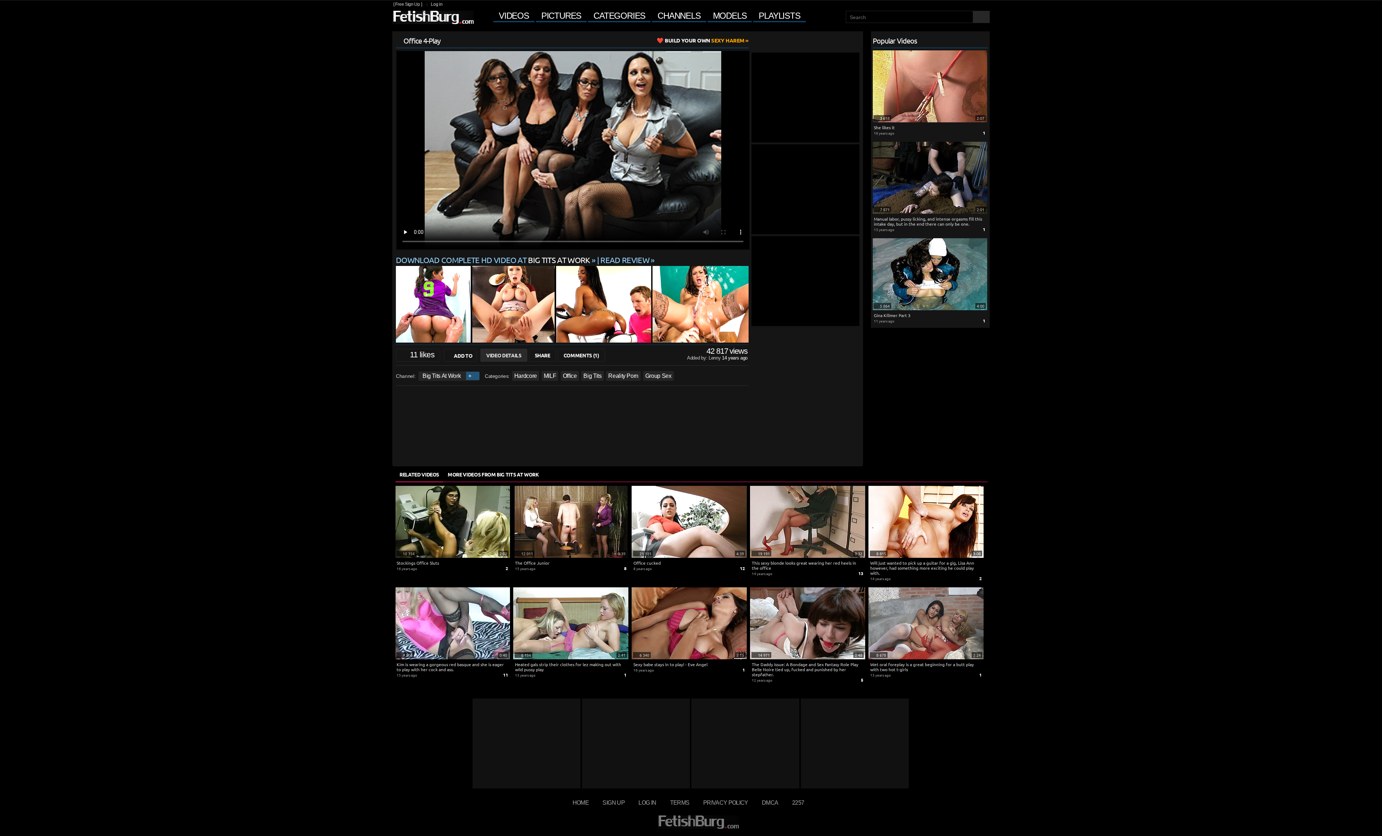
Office (570, 376)
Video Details (503, 355)
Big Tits (592, 376)
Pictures (561, 16)
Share (542, 355)
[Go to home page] (433, 17)
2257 (798, 802)
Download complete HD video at (493, 260)
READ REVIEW (624, 260)
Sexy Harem (704, 40)
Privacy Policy (725, 802)
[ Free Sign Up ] (407, 4)
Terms (680, 802)
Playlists (779, 16)
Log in (436, 4)
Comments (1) (581, 355)
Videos (514, 16)
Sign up (613, 802)
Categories (619, 16)
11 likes (422, 354)
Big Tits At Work (442, 376)
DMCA (770, 802)
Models (730, 16)
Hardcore (525, 376)
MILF (550, 376)
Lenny (715, 358)
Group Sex (658, 376)
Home (581, 802)
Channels (679, 16)
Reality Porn (623, 376)
